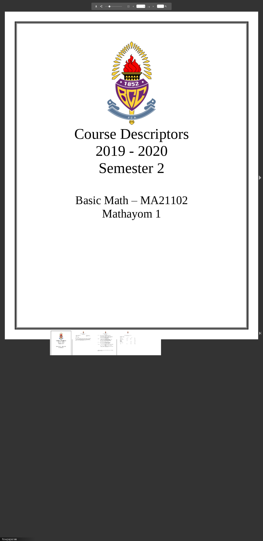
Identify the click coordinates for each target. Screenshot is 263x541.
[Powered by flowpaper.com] (9, 538)
